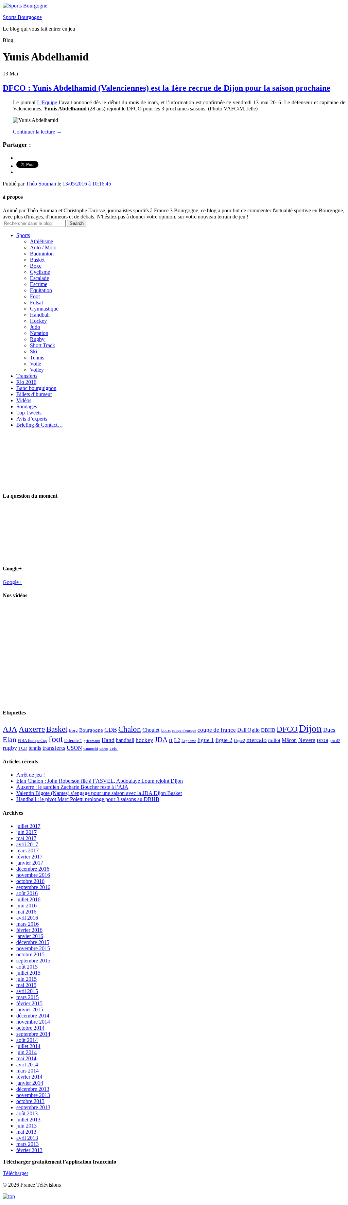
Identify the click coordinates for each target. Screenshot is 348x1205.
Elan (9, 740)
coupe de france (216, 730)
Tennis (37, 357)
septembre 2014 (33, 1034)
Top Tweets (28, 412)
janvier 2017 (29, 863)
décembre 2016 (32, 869)
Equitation (41, 290)
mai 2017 (26, 838)
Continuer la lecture (37, 132)
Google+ (12, 582)
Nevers (306, 740)
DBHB (268, 730)
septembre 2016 (33, 887)
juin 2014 (26, 1052)
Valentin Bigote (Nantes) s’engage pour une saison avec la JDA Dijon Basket (99, 793)
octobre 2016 (30, 881)
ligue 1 (205, 740)
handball (125, 740)
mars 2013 (27, 1144)
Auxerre (32, 729)
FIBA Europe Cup (32, 740)
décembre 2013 (32, 1089)
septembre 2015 (33, 960)
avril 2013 (27, 1138)
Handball (40, 315)
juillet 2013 (28, 1119)
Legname (188, 741)
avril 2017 (27, 844)
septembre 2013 (33, 1107)
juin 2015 (26, 979)
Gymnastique (44, 309)
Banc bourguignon (36, 388)
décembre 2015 (32, 942)
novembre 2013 (33, 1095)
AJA (10, 729)
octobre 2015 (30, 954)
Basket (37, 260)
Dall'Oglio (248, 730)
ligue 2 (223, 740)
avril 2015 (27, 991)
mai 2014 (26, 1058)
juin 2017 (26, 832)
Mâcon (289, 740)
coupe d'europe (184, 730)
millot (274, 740)
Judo (35, 327)
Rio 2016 (26, 382)
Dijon (310, 728)
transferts (53, 747)
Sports (23, 235)
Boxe (35, 266)
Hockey (38, 321)
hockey (144, 740)
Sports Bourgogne (22, 17)
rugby (10, 747)
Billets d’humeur (34, 394)
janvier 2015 (29, 1009)
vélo (113, 748)
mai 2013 (26, 1132)
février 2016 (29, 930)
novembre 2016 (33, 875)
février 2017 (29, 857)
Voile (35, 364)
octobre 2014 (30, 1028)
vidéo (103, 748)
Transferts (26, 376)
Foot (35, 296)
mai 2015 (26, 985)
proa (322, 739)
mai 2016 (26, 912)
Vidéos (23, 400)
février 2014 (29, 1077)
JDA (161, 740)
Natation (39, 333)
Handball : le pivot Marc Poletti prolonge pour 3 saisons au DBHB (87, 799)
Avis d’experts (31, 419)
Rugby (37, 339)
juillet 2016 (28, 899)
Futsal (36, 302)
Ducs (329, 730)
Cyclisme (40, 272)
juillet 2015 (28, 973)
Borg (73, 730)
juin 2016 (26, 905)
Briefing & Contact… (39, 425)
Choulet (150, 730)
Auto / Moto (43, 247)
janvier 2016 (29, 936)
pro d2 (335, 741)
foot (56, 739)
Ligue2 (239, 740)
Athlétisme (41, 241)
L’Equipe (47, 102)
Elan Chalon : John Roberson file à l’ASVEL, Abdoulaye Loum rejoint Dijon (99, 781)
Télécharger (15, 1173)
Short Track (42, 345)
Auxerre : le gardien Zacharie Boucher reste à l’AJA (72, 787)
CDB (110, 729)
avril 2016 (27, 918)
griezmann (92, 741)
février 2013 (29, 1150)
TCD (22, 748)
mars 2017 (27, 850)
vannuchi (90, 748)
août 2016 (27, 893)
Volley (37, 370)
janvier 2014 (29, 1083)
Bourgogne (91, 730)
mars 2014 (27, 1071)
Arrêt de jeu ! (30, 775)
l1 (171, 740)
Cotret (166, 730)
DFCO (287, 729)
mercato (256, 739)
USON (74, 747)
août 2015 (27, 967)
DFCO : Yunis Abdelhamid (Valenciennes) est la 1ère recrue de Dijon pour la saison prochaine (166, 88)
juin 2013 (26, 1126)
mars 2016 (27, 924)
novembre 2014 (33, 1022)
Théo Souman (41, 184)
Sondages (26, 406)
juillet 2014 (28, 1046)
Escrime (38, 284)
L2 (177, 740)
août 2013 (27, 1113)
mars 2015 (27, 997)
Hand (108, 740)
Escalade (39, 278)
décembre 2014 (32, 1015)
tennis (35, 748)
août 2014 (27, 1040)
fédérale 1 (73, 740)
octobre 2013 (30, 1101)
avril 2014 (27, 1064)
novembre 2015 (33, 948)
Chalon (129, 729)
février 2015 (29, 1003)
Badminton (42, 253)
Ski (33, 351)
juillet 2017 (28, 826)
